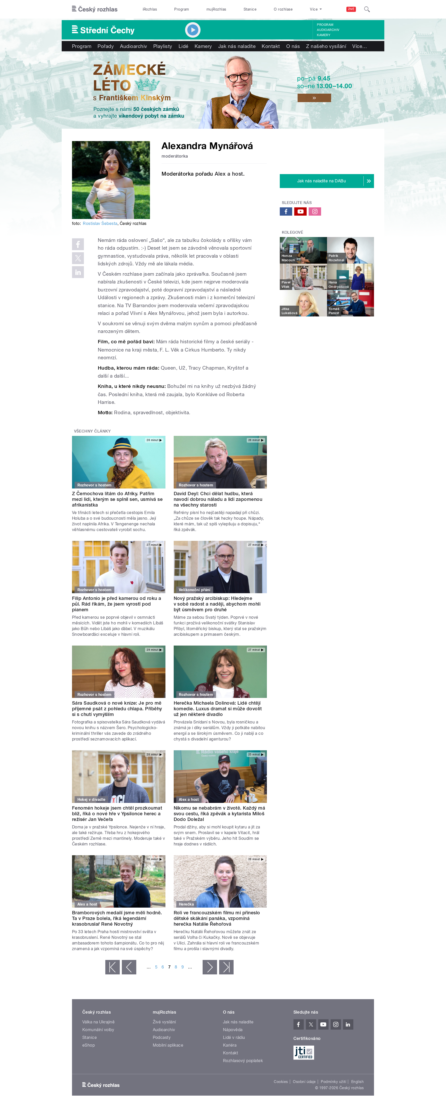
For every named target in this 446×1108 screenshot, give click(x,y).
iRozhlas (150, 9)
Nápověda (233, 1029)
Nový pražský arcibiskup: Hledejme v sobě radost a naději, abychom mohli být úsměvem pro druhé (217, 604)
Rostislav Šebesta (100, 223)
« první (112, 967)
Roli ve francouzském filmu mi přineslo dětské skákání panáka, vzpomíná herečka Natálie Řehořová (217, 918)
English (357, 1082)
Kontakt (271, 46)
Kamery (323, 35)
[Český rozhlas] (94, 9)
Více (359, 46)
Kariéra (229, 1045)
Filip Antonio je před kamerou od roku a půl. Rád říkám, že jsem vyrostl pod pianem (116, 604)
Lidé (183, 46)
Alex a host (229, 174)
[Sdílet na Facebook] (78, 244)
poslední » (226, 967)
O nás (293, 46)
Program (181, 9)
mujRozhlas (216, 9)
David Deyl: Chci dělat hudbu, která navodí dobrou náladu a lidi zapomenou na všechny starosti (218, 499)
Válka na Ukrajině (98, 1022)
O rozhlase (283, 9)
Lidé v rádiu (234, 1037)
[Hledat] (367, 9)
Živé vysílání (164, 1022)
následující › (210, 967)
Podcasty (162, 1037)
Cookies (281, 1082)
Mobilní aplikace (168, 1045)
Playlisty (162, 46)
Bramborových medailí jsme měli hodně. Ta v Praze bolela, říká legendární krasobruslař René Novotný (117, 918)
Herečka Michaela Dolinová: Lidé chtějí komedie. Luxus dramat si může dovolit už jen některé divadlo (218, 708)
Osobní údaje (304, 1082)
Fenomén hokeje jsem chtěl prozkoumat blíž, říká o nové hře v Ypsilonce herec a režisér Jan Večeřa (117, 813)
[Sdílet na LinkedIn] (78, 272)
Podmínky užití (333, 1082)
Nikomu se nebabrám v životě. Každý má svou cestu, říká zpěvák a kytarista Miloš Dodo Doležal (219, 813)
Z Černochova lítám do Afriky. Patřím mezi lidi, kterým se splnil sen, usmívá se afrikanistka (117, 499)
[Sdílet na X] (78, 258)
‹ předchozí (129, 967)
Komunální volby (98, 1029)
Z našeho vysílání (326, 46)
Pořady (106, 46)
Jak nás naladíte (237, 46)
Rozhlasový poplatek (243, 1060)
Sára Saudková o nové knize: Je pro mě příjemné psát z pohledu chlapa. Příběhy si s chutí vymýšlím (117, 708)
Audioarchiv (328, 30)
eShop (88, 1045)
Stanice (250, 9)
